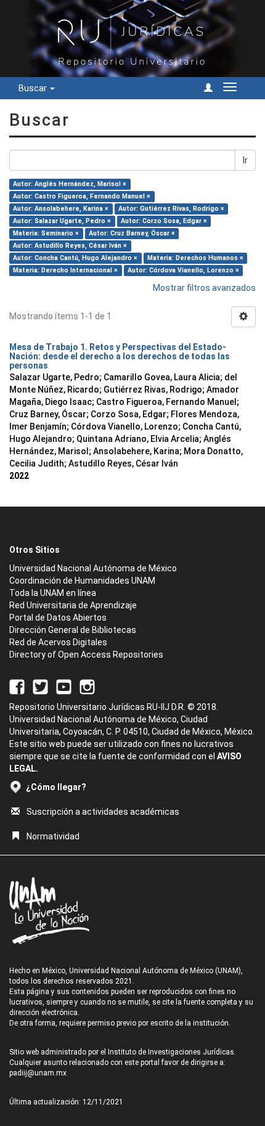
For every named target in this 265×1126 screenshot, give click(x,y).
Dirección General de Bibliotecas (72, 630)
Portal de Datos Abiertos (58, 617)
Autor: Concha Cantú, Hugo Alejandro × (75, 258)
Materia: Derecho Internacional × (65, 270)
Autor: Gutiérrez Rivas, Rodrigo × (171, 209)
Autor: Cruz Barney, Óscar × (132, 233)
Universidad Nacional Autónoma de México (93, 568)
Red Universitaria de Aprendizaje (73, 605)
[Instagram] (87, 686)
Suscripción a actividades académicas (102, 812)
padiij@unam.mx (38, 1073)
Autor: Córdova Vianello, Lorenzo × (183, 270)
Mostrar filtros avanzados (204, 288)
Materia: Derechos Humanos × (195, 258)
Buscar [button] (33, 88)
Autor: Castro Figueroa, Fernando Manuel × (81, 196)
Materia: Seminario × (46, 233)
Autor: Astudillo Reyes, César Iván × (70, 246)
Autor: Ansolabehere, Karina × (60, 209)
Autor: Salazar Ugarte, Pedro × (62, 221)
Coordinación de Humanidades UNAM (82, 580)
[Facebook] (17, 686)
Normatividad (53, 836)
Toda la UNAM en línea (52, 593)
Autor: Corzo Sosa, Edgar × (164, 221)
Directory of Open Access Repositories (86, 654)
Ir (245, 160)
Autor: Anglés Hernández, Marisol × (69, 184)
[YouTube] (63, 686)
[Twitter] (40, 686)
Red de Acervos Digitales (58, 642)
